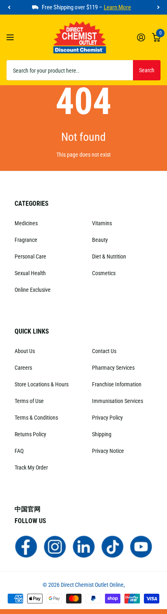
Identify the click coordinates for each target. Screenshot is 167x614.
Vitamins (102, 223)
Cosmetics (104, 273)
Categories (32, 203)
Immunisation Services (117, 401)
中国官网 (28, 509)
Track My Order (31, 467)
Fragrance (26, 240)
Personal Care (30, 256)
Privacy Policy (107, 417)
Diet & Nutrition (109, 256)
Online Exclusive (33, 290)
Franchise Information (116, 384)
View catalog (11, 37)
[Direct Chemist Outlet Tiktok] (112, 546)
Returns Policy (30, 434)
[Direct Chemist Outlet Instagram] (54, 546)
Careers (23, 367)
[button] (9, 7)
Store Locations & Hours (42, 384)
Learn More (117, 7)
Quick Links (32, 331)
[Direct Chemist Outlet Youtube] (141, 546)
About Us (25, 351)
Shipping (101, 434)
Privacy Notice (108, 451)
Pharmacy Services (113, 367)
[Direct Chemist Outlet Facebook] (26, 546)
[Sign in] (141, 37)
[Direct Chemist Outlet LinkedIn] (83, 546)
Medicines (26, 223)
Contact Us (104, 351)
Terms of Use (29, 401)
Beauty (100, 240)
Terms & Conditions (36, 417)
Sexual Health (30, 273)
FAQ (19, 451)
